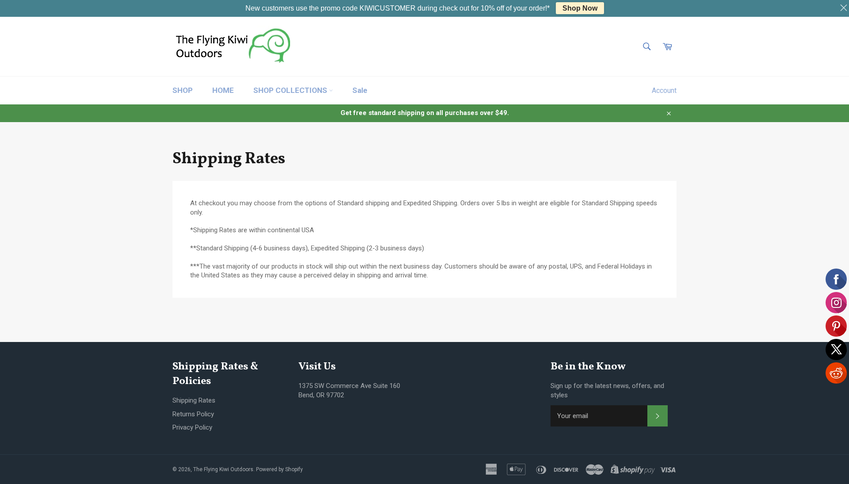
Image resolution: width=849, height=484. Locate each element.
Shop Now (579, 8)
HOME (223, 90)
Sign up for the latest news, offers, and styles (607, 390)
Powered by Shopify (279, 469)
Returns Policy (193, 414)
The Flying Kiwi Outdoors (223, 469)
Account (664, 90)
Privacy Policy (192, 427)
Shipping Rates (193, 400)
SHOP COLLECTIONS (291, 90)
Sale (359, 90)
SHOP (182, 90)
